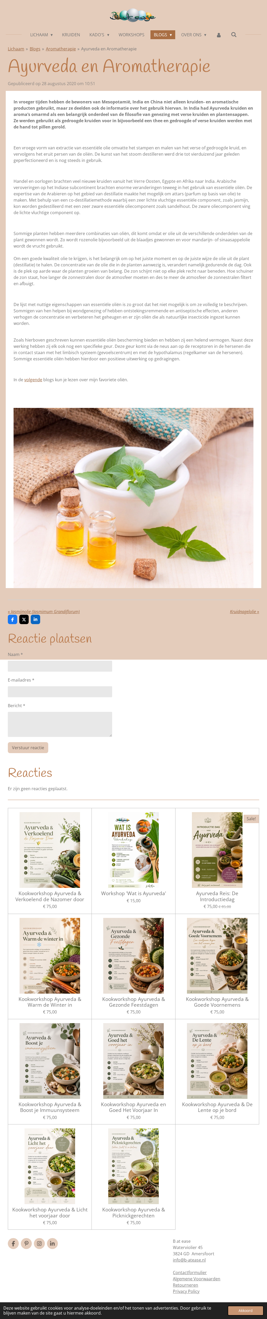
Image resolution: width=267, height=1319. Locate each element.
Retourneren (185, 1285)
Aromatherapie (61, 49)
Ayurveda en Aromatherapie (109, 49)
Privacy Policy (186, 1291)
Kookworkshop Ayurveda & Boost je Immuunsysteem (50, 1107)
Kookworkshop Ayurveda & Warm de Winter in (50, 1002)
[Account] (218, 34)
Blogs (35, 49)
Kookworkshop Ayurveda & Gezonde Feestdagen (133, 1002)
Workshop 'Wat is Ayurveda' (133, 893)
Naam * (15, 654)
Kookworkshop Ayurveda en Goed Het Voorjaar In (133, 1107)
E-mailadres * (21, 680)
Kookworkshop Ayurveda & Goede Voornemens (217, 1002)
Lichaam (16, 49)
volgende (33, 380)
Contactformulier (190, 1272)
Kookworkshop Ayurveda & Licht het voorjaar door (50, 1212)
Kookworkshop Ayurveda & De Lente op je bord (217, 1107)
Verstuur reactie (28, 748)
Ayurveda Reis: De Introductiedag (217, 896)
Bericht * (16, 705)
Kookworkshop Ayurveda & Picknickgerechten (133, 1212)
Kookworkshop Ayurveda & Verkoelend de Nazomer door (49, 896)
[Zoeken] (234, 34)
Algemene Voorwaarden (196, 1279)
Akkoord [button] (246, 1310)
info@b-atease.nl (189, 1260)
